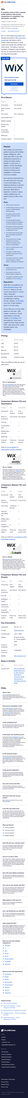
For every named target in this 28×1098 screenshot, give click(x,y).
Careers (3, 1037)
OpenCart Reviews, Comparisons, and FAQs (14, 1010)
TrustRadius (15, 318)
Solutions (3, 31)
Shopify (8, 559)
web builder (18, 36)
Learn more (15, 28)
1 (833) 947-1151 (5, 1042)
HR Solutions (4, 1052)
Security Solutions (6, 1059)
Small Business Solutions (13, 31)
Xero (6, 951)
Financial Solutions (6, 1054)
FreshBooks (8, 961)
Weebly (18, 471)
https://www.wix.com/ (20, 656)
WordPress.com (17, 737)
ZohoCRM (7, 945)
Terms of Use (4, 1087)
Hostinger (19, 278)
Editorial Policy (5, 1084)
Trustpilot (21, 301)
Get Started (13, 84)
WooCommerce (9, 985)
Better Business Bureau (11, 287)
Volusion (7, 990)
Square (6, 953)
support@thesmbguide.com (8, 1045)
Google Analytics (9, 959)
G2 (7, 309)
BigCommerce (8, 982)
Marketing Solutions (6, 1057)
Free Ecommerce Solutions (10, 1003)
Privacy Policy (4, 1082)
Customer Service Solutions (8, 1067)
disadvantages (9, 708)
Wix (2, 36)
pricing (7, 800)
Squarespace (10, 384)
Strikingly (7, 987)
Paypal (6, 956)
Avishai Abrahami (19, 630)
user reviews (9, 712)
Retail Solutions (5, 1062)
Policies (3, 1040)
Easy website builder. (12, 77)
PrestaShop (8, 993)
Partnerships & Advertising (8, 1079)
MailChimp (7, 964)
